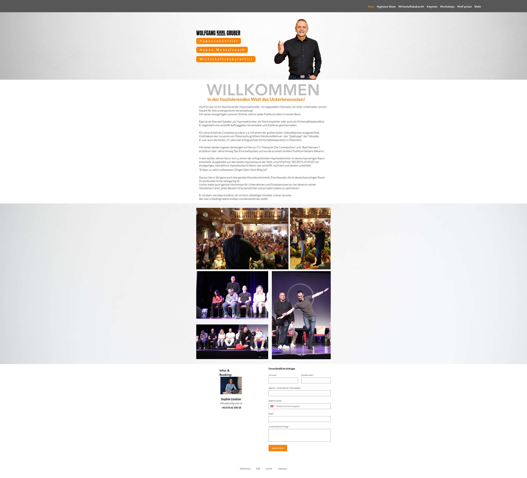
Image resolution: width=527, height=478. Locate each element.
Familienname (307, 375)
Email (271, 413)
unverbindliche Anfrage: (279, 426)
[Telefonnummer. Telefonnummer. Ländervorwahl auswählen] (273, 406)
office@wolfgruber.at (231, 403)
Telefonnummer (276, 401)
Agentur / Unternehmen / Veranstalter (285, 388)
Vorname (273, 375)
